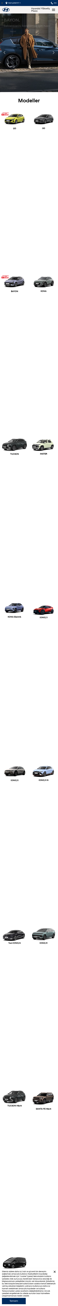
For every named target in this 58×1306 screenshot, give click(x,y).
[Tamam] (55, 1272)
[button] (54, 53)
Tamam (14, 1300)
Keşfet (13, 31)
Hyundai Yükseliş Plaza (40, 9)
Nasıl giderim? (13, 3)
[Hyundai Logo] (6, 10)
